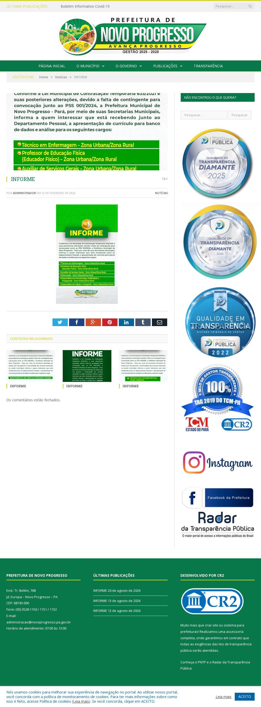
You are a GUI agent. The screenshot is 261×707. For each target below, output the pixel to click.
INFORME (69, 6)
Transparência (208, 65)
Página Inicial (51, 65)
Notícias (161, 193)
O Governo (126, 65)
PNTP (202, 662)
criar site (211, 625)
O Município (87, 65)
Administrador (24, 193)
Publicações (165, 65)
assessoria (234, 631)
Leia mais (81, 701)
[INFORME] (87, 132)
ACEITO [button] (244, 696)
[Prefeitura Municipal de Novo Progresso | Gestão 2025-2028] (130, 34)
